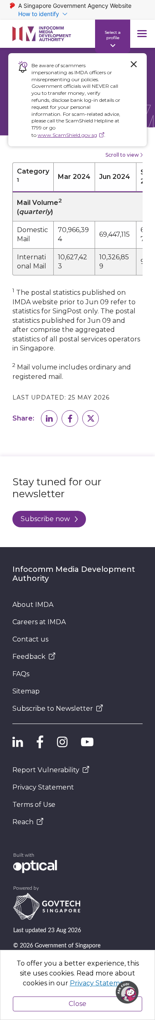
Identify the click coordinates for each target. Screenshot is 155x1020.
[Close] (133, 64)
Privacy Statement (43, 787)
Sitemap (26, 691)
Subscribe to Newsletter (52, 708)
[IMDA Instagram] (62, 742)
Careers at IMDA (39, 622)
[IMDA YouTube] (87, 742)
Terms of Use (33, 804)
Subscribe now (45, 519)
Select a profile (113, 34)
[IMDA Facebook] (40, 742)
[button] (49, 418)
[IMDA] (41, 33)
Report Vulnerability (45, 770)
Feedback (28, 656)
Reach (22, 822)
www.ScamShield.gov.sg (67, 135)
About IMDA (32, 605)
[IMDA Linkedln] (17, 742)
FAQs (20, 674)
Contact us (30, 639)
